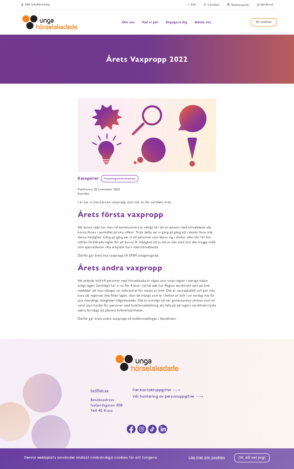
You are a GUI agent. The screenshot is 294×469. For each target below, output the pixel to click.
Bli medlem (264, 22)
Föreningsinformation (119, 179)
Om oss (128, 22)
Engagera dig (176, 22)
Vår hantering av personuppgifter (164, 396)
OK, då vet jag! (251, 458)
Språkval (267, 4)
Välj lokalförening (37, 4)
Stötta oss (203, 22)
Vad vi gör (150, 22)
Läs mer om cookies (207, 458)
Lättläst (213, 4)
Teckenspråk (240, 5)
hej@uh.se (100, 390)
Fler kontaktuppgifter (152, 390)
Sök (193, 4)
